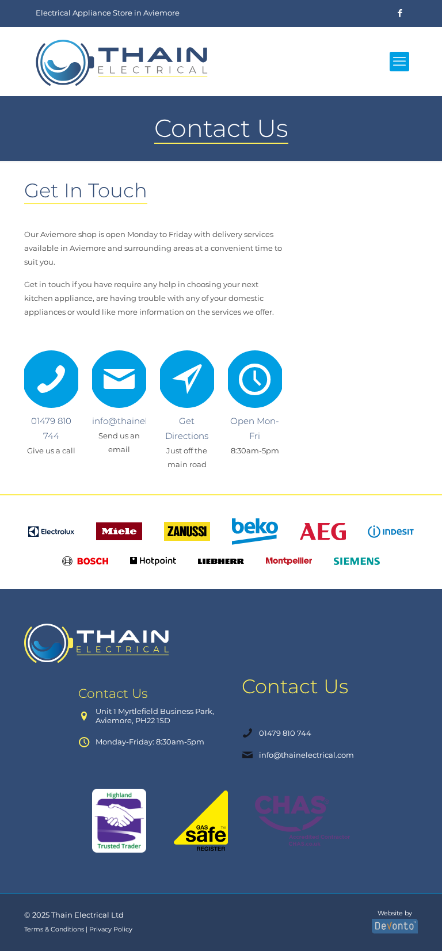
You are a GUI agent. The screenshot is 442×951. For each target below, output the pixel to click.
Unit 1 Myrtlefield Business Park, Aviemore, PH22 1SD (155, 715)
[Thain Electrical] (124, 61)
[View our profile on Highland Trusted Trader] (119, 821)
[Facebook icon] (399, 12)
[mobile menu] (399, 61)
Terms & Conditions (54, 929)
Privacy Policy (110, 929)
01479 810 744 (285, 733)
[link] (98, 643)
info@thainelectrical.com (306, 754)
